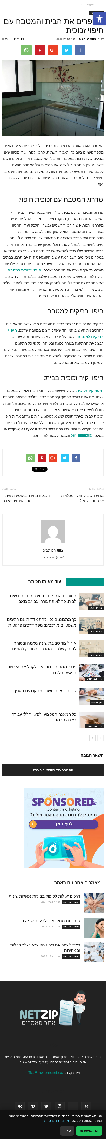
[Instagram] (60, 1107)
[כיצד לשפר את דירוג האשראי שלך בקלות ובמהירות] (94, 952)
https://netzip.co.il (53, 557)
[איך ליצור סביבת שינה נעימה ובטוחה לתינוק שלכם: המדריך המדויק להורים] (91, 648)
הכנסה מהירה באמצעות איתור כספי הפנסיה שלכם (26, 498)
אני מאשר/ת (89, 1131)
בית (101, 5)
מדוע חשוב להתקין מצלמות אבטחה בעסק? (82, 498)
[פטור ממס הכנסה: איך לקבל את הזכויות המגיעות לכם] (91, 672)
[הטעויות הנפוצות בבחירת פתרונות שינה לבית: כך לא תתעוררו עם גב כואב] (91, 601)
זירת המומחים (94, 678)
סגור (67, 1131)
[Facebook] (73, 1107)
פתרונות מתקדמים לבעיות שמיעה (50, 920)
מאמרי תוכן (96, 607)
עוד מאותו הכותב (44, 581)
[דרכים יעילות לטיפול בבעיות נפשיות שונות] (94, 903)
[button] (99, 18)
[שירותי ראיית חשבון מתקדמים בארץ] (91, 696)
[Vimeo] (33, 1107)
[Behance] (86, 1107)
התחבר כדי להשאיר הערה (53, 770)
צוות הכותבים (87, 39)
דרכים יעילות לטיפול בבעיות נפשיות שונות (44, 896)
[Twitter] (46, 1107)
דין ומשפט (96, 702)
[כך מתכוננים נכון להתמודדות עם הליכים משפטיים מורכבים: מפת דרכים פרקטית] (91, 625)
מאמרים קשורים (82, 581)
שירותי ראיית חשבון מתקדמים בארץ (45, 690)
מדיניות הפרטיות (56, 1121)
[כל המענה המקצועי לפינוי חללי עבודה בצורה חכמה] (91, 720)
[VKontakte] (20, 1107)
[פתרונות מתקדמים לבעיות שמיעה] (94, 928)
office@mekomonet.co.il (44, 1072)
